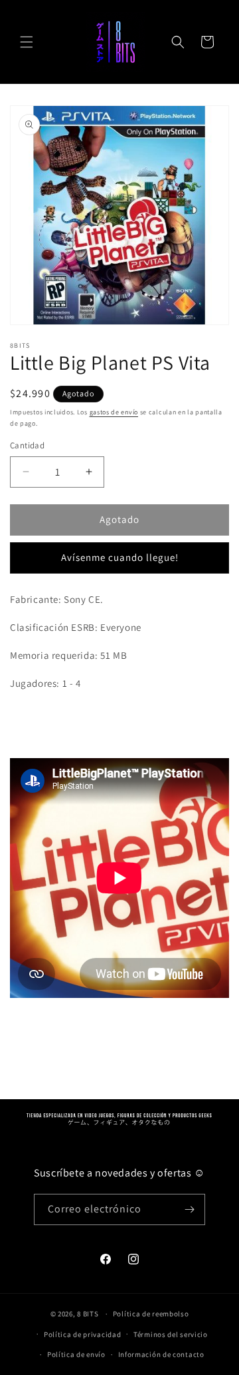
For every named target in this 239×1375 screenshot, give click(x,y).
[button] (26, 42)
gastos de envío (114, 412)
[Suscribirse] (189, 1209)
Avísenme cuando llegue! (120, 557)
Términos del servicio (170, 1334)
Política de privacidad (82, 1334)
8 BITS (87, 1313)
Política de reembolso (151, 1313)
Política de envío (76, 1354)
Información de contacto (161, 1354)
